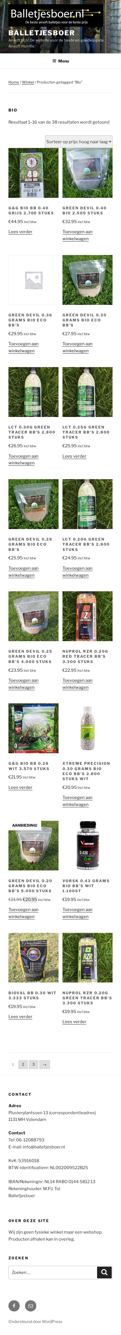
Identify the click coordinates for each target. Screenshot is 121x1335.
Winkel (28, 82)
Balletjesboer (41, 33)
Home (13, 82)
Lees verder (20, 231)
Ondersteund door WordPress (35, 1321)
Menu (63, 61)
